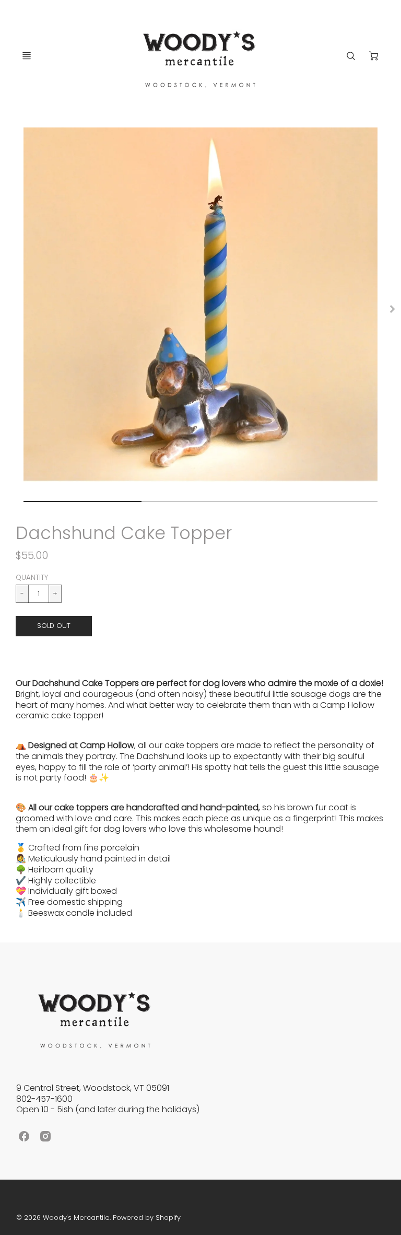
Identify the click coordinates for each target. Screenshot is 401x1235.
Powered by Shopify (147, 1217)
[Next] (391, 309)
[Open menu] (26, 55)
